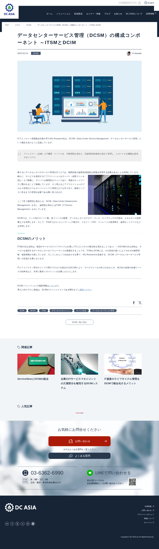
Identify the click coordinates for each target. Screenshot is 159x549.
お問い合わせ (82, 441)
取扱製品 (78, 14)
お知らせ (118, 14)
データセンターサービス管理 (103, 311)
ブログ (107, 14)
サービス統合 (81, 311)
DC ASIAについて (134, 14)
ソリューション (63, 14)
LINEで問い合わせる (113, 473)
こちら (52, 286)
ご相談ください (85, 290)
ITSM (43, 311)
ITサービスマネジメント (61, 311)
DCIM (22, 311)
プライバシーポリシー (145, 514)
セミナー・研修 (93, 14)
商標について (149, 518)
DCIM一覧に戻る (79, 322)
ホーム (49, 14)
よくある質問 (82, 455)
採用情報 (150, 14)
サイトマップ (149, 522)
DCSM (32, 311)
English (151, 3)
